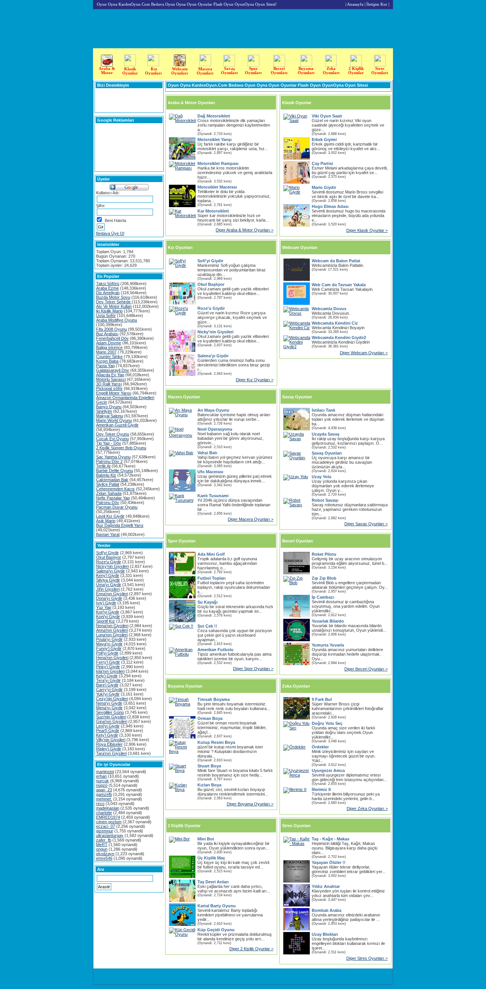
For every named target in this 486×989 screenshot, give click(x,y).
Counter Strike (109, 356)
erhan (101, 776)
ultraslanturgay (109, 835)
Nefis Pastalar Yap (113, 498)
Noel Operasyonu (214, 429)
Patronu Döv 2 (109, 461)
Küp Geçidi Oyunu (216, 929)
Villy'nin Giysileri (110, 739)
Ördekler (320, 747)
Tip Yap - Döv (108, 443)
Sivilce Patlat (107, 484)
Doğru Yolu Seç (327, 723)
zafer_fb (103, 840)
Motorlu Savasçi (111, 379)
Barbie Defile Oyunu (114, 470)
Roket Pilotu (324, 554)
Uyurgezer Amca (328, 770)
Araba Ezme (107, 288)
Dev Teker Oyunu (112, 434)
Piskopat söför (109, 388)
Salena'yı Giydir (110, 571)
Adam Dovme (108, 343)
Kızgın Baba (107, 361)
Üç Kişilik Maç (211, 858)
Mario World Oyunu (114, 420)
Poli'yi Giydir (107, 653)
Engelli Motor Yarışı (113, 393)
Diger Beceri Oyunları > (366, 669)
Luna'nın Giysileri (112, 634)
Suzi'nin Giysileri (111, 717)
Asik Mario (105, 520)
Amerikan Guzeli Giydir (117, 425)
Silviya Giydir (108, 580)
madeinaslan (107, 808)
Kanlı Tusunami (213, 495)
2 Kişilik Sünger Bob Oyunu (121, 447)
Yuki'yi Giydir (108, 694)
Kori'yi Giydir (107, 612)
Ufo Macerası (210, 471)
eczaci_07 (105, 826)
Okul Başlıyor (108, 557)
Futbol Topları (211, 578)
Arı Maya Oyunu (213, 410)
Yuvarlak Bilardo (328, 621)
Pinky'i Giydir (108, 666)
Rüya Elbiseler (109, 744)
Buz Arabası (107, 333)
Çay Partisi (322, 163)
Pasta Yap (105, 365)
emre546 (104, 858)
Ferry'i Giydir (108, 662)
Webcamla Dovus (329, 308)
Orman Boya (209, 718)
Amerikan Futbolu (215, 649)
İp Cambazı (323, 597)
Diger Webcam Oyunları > (364, 352)
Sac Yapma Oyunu (113, 457)
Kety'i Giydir (107, 735)
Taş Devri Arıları (213, 882)
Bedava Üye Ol (110, 233)
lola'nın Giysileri (110, 671)
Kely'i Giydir (107, 676)
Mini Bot (205, 839)
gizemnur (104, 831)
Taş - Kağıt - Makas (330, 839)
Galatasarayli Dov (112, 370)
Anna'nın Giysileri (112, 630)
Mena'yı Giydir (109, 707)
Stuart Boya (209, 766)
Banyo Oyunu (109, 406)
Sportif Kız (105, 621)
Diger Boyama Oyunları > (250, 804)
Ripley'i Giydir (108, 749)
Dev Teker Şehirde (114, 302)
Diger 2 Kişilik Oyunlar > (251, 948)
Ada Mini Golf (211, 554)
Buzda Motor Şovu (113, 297)
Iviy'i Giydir (106, 603)
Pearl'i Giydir (107, 730)
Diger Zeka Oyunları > (367, 808)
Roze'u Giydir (108, 561)
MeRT (101, 844)
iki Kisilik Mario (109, 311)
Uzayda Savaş (325, 434)
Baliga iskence (109, 347)
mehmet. (104, 799)
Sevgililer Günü (110, 712)
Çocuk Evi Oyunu (112, 438)
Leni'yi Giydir (108, 726)
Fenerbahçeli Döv (112, 338)
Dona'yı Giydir (109, 598)
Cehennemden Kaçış (115, 489)
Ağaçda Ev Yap (110, 374)
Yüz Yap (103, 607)
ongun (101, 849)
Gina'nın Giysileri (111, 721)
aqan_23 (104, 790)
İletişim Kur (376, 4)
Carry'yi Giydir (109, 689)
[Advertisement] (462, 155)
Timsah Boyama (213, 699)
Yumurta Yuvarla (328, 645)
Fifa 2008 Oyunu (111, 329)
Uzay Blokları (325, 934)
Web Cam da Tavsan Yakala (339, 284)
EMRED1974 (108, 817)
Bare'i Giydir (107, 685)
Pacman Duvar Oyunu (116, 507)
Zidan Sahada (109, 493)
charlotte (104, 812)
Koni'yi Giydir (108, 616)
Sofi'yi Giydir (107, 552)
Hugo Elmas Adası (330, 206)
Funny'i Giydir (109, 648)
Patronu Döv (107, 502)
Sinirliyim (104, 411)
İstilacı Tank (323, 410)
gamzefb (104, 794)
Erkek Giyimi (324, 139)
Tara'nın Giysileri (111, 753)
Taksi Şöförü (107, 283)
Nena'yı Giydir (109, 703)
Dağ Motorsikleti (213, 116)
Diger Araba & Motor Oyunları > (244, 230)
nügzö (101, 785)
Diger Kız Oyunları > (254, 379)
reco (100, 803)
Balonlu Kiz (106, 475)
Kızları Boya (209, 785)
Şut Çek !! (207, 626)
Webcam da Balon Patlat (336, 260)
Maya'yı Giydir (109, 644)
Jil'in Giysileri (108, 589)
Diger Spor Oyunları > (253, 668)
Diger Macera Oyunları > (250, 519)
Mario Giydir (324, 187)
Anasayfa (355, 4)
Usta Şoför (106, 315)
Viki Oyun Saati (327, 116)
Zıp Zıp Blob (324, 578)
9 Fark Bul (322, 699)
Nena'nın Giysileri (112, 625)
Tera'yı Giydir (108, 680)
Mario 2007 (106, 352)
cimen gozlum (109, 821)
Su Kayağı (207, 602)
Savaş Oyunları (327, 453)
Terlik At (103, 466)
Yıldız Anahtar (326, 886)
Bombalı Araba (326, 910)
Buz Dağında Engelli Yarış (120, 525)
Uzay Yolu (321, 476)
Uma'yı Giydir (108, 584)
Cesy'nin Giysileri (112, 698)
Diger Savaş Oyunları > (366, 523)
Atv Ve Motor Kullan (114, 306)
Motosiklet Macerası (217, 187)
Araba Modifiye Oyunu (116, 320)
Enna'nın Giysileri (112, 593)
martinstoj (105, 771)
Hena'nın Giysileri (112, 657)
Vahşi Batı (207, 452)
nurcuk (102, 780)
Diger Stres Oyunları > (367, 958)
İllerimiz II (321, 789)
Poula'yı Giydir (109, 639)
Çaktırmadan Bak (112, 479)
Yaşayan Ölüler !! (329, 862)
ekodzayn (105, 853)
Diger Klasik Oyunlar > (367, 230)
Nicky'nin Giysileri (112, 566)
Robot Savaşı (325, 500)
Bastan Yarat (108, 534)
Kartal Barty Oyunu (216, 905)
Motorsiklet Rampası (217, 163)
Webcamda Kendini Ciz (335, 323)
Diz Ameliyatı (108, 292)
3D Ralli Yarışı (109, 384)
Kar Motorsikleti (213, 211)
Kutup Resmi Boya (216, 742)
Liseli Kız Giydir (110, 516)
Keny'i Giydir (107, 575)
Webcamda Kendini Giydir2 (339, 337)
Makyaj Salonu (109, 416)
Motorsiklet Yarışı (214, 139)
